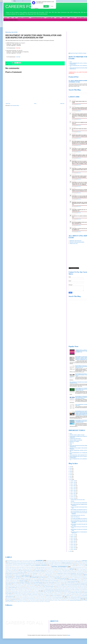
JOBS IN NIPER (56, 577)
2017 (71, 476)
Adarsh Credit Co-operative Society (52, 560)
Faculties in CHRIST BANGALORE (63, 570)
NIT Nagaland (24, 587)
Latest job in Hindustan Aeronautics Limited (51, 579)
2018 (71, 474)
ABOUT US (71, 17)
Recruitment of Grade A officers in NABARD (18, 594)
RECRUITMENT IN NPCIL (17, 593)
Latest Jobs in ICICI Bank (53, 580)
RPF (61, 595)
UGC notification (36, 599)
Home (5, 17)
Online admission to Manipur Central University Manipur (78, 588)
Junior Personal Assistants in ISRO (38, 578)
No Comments (74, 104)
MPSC (36, 585)
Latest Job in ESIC (40, 579)
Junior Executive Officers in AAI (17, 578)
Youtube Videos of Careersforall (44, 601)
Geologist (9, 572)
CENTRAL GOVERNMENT (23, 17)
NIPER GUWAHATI (12, 587)
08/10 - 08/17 (73, 493)
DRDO (20, 570)
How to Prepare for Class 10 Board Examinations (48, 572)
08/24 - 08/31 (73, 490)
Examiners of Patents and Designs (51, 570)
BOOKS (58, 17)
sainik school (74, 595)
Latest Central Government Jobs (61, 578)
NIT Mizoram (19, 587)
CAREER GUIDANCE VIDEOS (10, 19)
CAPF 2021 (81, 565)
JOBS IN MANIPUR (33, 577)
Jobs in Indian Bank (25, 577)
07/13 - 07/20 (73, 498)
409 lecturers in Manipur (16, 560)
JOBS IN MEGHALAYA (42, 577)
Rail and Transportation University (76, 591)
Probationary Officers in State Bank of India (18, 591)
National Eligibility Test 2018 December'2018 (66, 585)
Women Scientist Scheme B (33, 601)
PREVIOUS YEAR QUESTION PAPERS (77, 242)
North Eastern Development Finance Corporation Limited (47, 587)
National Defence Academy (53, 585)
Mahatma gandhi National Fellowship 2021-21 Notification (41, 584)
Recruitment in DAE (66, 592)
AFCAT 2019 (77, 561)
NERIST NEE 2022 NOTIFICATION (73, 586)
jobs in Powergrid (74, 577)
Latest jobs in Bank (44, 580)
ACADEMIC (39, 560)
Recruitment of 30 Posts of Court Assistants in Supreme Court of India (50, 593)
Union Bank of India (44, 599)
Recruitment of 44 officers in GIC (68, 593)
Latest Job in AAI (8, 579)
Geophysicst (14, 572)
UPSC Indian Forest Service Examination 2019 (33, 600)
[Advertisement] (38, 26)
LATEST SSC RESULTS (75, 516)
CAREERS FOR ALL (24, 6)
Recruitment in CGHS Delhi (57, 592)
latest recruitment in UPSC (73, 581)
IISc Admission (39, 573)
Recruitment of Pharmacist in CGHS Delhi (51, 594)
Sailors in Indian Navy (66, 595)
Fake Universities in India (50, 571)
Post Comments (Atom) (14, 105)
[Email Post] (13, 62)
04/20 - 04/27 (73, 544)
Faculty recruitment (80, 570)
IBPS (6, 573)
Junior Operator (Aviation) (28, 578)
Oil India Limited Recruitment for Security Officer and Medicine (39, 588)
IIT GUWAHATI (58, 573)
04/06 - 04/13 (73, 547)
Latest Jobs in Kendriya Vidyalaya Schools (75, 580)
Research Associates (35, 595)
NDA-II (41, 586)
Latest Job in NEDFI (80, 579)
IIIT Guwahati (33, 573)
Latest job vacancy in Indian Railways (33, 580)
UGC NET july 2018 (30, 599)
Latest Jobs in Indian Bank (63, 580)
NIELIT (6, 587)
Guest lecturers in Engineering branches (33, 572)
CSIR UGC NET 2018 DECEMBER (52, 569)
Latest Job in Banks (25, 579)
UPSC (10, 17)
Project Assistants (29, 591)
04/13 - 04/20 (73, 546)
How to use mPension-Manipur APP (80, 572)
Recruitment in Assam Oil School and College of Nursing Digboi (42, 592)
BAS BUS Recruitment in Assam (54, 565)
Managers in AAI (54, 584)
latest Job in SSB (15, 580)
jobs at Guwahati (8, 576)
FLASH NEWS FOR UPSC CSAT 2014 (78, 515)
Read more (79, 104)
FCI (55, 571)
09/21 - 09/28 (73, 484)
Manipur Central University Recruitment (68, 584)
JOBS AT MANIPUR (25, 576)
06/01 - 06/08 (73, 539)
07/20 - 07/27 (73, 496)
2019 (71, 473)
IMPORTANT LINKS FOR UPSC (75, 240)
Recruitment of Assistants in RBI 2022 (81, 593)
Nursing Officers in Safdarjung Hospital (15, 588)
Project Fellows (35, 591)
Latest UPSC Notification (38, 583)
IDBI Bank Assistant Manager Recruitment (16, 573)
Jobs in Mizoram (50, 577)
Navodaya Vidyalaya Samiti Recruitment (29, 586)
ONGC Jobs (52, 588)
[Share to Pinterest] (20, 62)
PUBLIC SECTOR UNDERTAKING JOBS (50, 591)
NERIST (65, 586)
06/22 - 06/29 (73, 538)
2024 (71, 466)
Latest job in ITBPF (63, 579)
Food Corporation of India (80, 571)
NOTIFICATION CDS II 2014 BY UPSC (78, 499)
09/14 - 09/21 (73, 485)
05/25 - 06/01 (73, 541)
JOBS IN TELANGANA (81, 577)
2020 (71, 471)
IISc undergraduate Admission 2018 (48, 573)
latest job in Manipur (71, 579)
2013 (71, 551)
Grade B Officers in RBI (21, 572)
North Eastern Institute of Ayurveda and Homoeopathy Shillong (67, 587)
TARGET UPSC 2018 (73, 243)
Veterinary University (65, 600)
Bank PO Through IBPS (31, 565)
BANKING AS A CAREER (74, 441)
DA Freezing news (66, 569)
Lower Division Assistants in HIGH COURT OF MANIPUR (22, 584)
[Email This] (15, 62)
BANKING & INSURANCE (41, 565)
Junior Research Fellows (49, 578)
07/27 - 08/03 (73, 495)
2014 (71, 479)
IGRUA (29, 573)
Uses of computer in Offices (56, 600)
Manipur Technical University (19, 585)
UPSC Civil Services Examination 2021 (19, 600)
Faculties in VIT (72, 570)
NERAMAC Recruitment (58, 586)
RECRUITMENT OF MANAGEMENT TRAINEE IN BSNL (35, 594)
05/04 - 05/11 (73, 542)
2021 (71, 469)
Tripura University (22, 599)
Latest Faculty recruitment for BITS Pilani (75, 578)
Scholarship (78, 595)
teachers (8, 599)
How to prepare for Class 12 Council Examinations (65, 572)
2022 (71, 468)
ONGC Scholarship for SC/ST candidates (61, 588)
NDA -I (38, 586)
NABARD (45, 585)
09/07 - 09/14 (73, 487)
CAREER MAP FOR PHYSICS (75, 438)
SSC (15, 17)
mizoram (32, 585)
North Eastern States (82, 587)
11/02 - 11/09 (73, 480)
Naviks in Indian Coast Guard (17, 586)
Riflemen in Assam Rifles (55, 595)
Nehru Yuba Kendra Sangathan (48, 586)
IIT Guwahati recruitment (66, 573)
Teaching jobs (13, 599)
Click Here (18, 56)
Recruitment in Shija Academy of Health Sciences (30, 593)
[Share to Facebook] (19, 62)
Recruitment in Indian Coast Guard (76, 592)
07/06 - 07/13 (73, 534)
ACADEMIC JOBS (50, 17)
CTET (60, 569)
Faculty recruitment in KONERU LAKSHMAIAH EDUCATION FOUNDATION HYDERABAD (30, 571)
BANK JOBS (64, 17)
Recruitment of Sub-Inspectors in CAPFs (24, 595)
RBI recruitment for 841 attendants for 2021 (23, 592)
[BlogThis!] (16, 62)
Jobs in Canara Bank (79, 576)
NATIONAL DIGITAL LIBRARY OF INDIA (77, 434)
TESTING (72, 501)
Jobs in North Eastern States (65, 577)
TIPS (17, 599)
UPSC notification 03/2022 (46, 600)
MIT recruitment (27, 585)
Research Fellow (42, 595)
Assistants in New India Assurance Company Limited (17, 565)
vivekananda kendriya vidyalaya (75, 600)
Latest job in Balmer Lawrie (16, 579)
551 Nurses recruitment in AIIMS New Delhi (28, 560)
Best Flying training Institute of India (66, 565)
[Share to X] (17, 62)
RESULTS (47, 595)
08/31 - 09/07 (73, 488)
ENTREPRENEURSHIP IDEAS (37, 17)
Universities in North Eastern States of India (55, 599)
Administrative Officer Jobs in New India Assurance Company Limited (70, 560)
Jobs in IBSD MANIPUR (17, 577)
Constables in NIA (35, 569)
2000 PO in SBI (8, 560)
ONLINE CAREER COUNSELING (76, 440)
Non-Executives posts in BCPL (32, 587)
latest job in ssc (22, 580)
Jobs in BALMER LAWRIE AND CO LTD (60, 576)
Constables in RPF (43, 569)
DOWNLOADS (15, 570)
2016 (71, 477)
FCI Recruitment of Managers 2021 (63, 571)
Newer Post (8, 103)
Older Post (62, 103)
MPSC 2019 (41, 585)
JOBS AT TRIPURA (43, 576)
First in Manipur (72, 571)
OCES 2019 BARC (25, 588)
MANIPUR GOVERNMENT (80, 584)
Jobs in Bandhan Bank (71, 576)
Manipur (59, 584)
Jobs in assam (49, 576)
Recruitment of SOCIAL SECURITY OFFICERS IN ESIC (67, 594)
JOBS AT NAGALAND (35, 576)
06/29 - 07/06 (73, 536)
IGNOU (25, 573)
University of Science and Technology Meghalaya (71, 599)
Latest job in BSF (33, 579)
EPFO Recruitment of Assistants (38, 570)
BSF (78, 565)
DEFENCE (10, 64)
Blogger (68, 635)
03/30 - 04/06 (73, 549)
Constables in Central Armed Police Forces (24, 569)
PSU (40, 591)
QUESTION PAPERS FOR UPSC (63, 591)
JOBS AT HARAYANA (16, 576)
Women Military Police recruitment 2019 (21, 601)
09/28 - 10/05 (73, 482)
